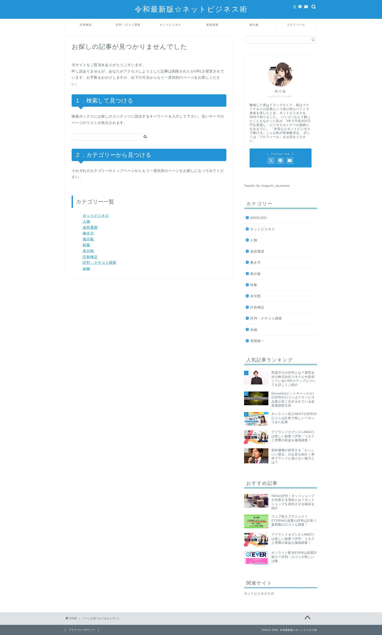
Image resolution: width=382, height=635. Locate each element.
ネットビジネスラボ (259, 593)
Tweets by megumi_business (267, 185)
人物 (86, 221)
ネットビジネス (170, 24)
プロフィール (296, 24)
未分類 (88, 251)
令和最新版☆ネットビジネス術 (191, 8)
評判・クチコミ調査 (100, 262)
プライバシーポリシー (82, 629)
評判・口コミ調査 (128, 24)
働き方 (88, 233)
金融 (86, 268)
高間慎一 (257, 341)
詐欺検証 (86, 24)
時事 (86, 245)
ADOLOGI (258, 218)
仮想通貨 (212, 24)
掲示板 (254, 24)
